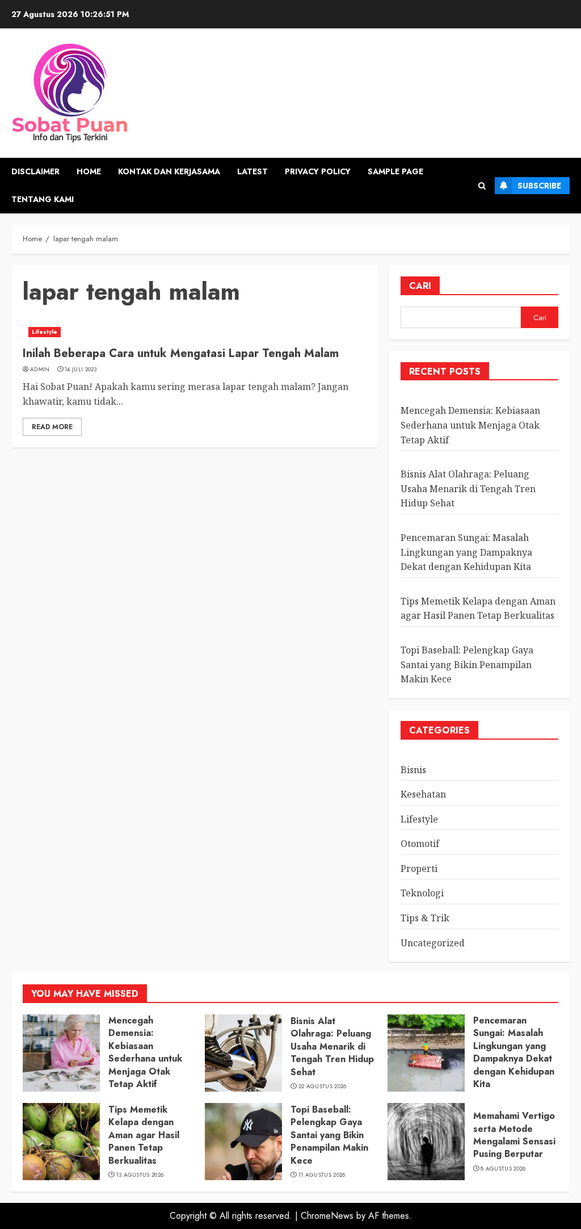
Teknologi (422, 893)
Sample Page (395, 171)
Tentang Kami (42, 199)
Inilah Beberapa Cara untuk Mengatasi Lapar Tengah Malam (181, 353)
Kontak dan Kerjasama (169, 171)
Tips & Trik (425, 918)
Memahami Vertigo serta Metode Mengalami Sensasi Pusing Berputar (514, 1134)
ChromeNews (327, 1215)
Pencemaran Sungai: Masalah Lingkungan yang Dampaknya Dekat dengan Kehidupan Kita (466, 552)
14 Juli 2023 (81, 370)
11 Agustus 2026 (322, 1175)
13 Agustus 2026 (140, 1175)
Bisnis (413, 770)
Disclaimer (35, 171)
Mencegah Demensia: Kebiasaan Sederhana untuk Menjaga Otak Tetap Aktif (470, 425)
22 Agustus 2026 (322, 1086)
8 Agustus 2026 (503, 1169)
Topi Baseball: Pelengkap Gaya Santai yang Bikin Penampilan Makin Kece (467, 664)
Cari (420, 285)
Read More (52, 427)
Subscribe (539, 185)
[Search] (482, 186)
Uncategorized (433, 943)
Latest (252, 171)
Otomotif (420, 843)
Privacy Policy (318, 171)
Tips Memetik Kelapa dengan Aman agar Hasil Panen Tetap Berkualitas (478, 608)
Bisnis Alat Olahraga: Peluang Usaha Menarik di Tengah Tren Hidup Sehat (468, 488)
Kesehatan (423, 794)
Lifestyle (44, 332)
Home (89, 171)
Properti (419, 868)
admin (40, 370)
